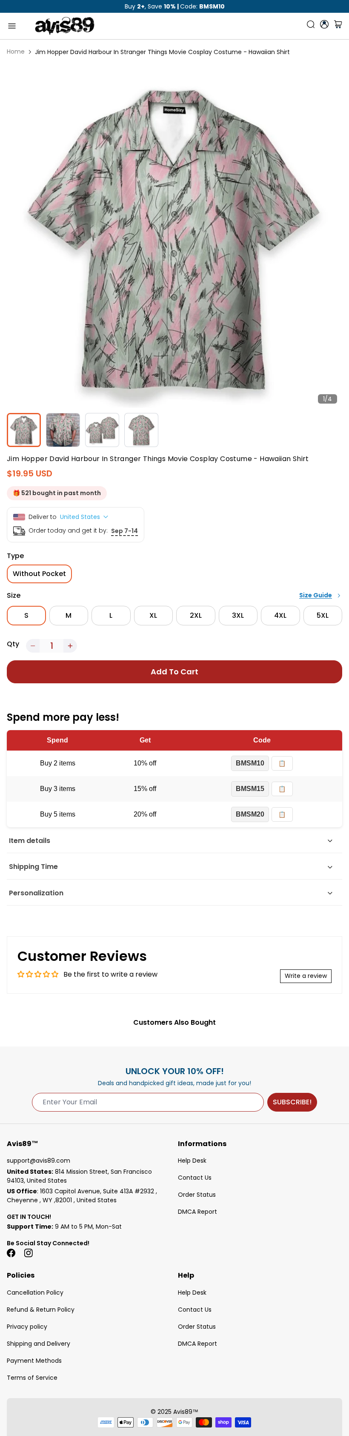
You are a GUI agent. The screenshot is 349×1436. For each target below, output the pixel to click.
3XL (238, 615)
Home (16, 51)
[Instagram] (28, 1253)
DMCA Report (197, 1211)
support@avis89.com (38, 1160)
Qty (13, 644)
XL (153, 615)
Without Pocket (39, 574)
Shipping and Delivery (38, 1343)
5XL (323, 615)
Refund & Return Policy (40, 1309)
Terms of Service (32, 1377)
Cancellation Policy (35, 1292)
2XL (196, 615)
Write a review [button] (306, 976)
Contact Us (195, 1177)
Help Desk (192, 1160)
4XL (280, 615)
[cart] (338, 26)
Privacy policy (27, 1326)
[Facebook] (11, 1253)
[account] (324, 24)
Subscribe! (292, 1102)
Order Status (197, 1194)
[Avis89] (65, 26)
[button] (33, 646)
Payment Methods (34, 1360)
